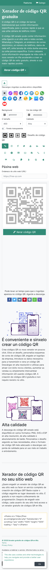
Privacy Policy (7, 545)
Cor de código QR (33, 110)
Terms (4, 543)
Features (28, 3)
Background (7, 110)
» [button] (15, 70)
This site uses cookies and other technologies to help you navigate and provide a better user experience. (24, 557)
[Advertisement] (24, 263)
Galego (42, 3)
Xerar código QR (26, 232)
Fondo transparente (14, 128)
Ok (39, 564)
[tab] (5, 146)
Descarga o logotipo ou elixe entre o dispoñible (22, 87)
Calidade (30, 119)
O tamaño (6, 119)
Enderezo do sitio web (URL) (14, 171)
